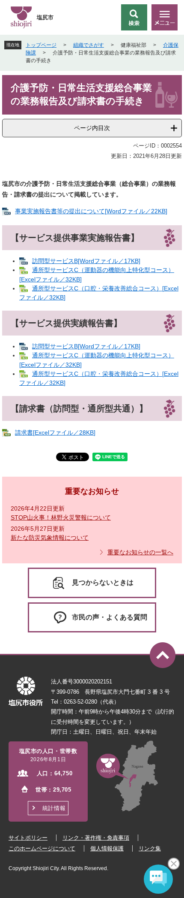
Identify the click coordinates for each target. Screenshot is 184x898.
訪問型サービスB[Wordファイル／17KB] (86, 260)
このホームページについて (42, 848)
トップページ (41, 45)
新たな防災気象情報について (50, 537)
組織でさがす (88, 45)
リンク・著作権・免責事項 (95, 838)
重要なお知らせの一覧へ (140, 552)
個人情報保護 (107, 848)
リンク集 (150, 848)
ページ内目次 (92, 127)
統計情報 (53, 808)
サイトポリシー (28, 838)
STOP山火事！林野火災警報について (61, 517)
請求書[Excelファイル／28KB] (55, 432)
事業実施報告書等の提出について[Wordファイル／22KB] (91, 211)
